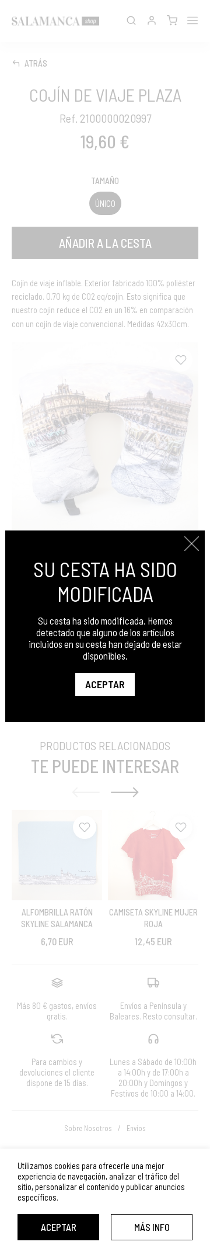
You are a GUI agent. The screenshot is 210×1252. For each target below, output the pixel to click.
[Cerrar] (191, 543)
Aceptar (58, 1227)
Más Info (152, 1227)
